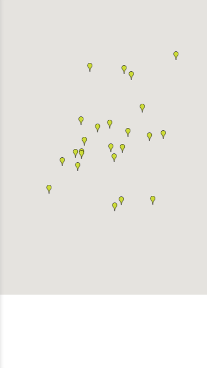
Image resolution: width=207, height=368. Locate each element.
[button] (90, 67)
